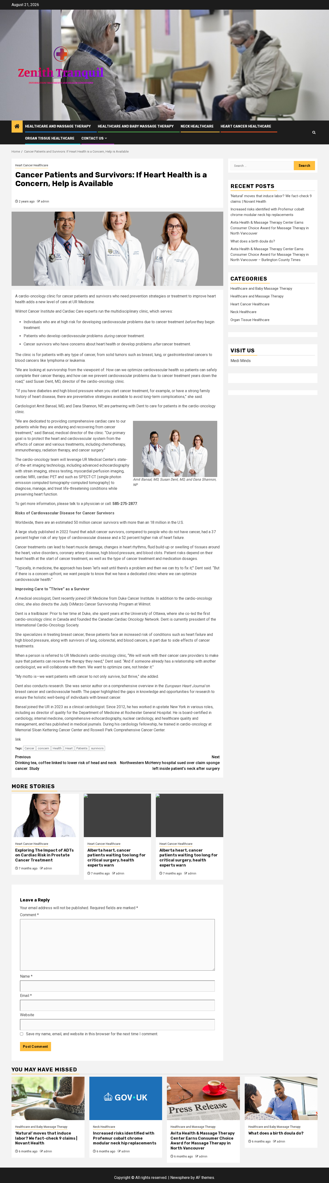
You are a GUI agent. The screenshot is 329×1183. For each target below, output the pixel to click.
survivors (97, 748)
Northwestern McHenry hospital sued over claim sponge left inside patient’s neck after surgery (170, 763)
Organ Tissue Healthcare (49, 138)
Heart (69, 748)
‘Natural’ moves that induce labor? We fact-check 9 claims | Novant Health (46, 1138)
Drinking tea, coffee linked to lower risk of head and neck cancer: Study (65, 763)
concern (43, 748)
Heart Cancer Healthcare (246, 126)
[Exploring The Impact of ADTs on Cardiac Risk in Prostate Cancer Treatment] (45, 815)
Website (27, 1015)
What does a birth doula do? (252, 241)
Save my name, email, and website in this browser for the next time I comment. (92, 1034)
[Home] (17, 126)
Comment (29, 915)
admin (45, 201)
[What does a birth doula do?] (281, 1098)
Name (26, 976)
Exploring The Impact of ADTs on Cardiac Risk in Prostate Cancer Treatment (44, 855)
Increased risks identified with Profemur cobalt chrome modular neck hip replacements (124, 1138)
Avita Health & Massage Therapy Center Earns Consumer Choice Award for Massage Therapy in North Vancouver (269, 228)
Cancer (29, 748)
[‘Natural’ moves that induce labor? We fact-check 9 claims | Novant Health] (48, 1098)
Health (57, 748)
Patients (81, 748)
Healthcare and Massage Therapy (58, 126)
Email (26, 995)
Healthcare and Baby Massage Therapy (136, 126)
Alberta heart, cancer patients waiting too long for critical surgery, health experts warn (116, 857)
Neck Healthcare (197, 126)
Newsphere (180, 1177)
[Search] (314, 132)
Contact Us (92, 138)
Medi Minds (240, 360)
